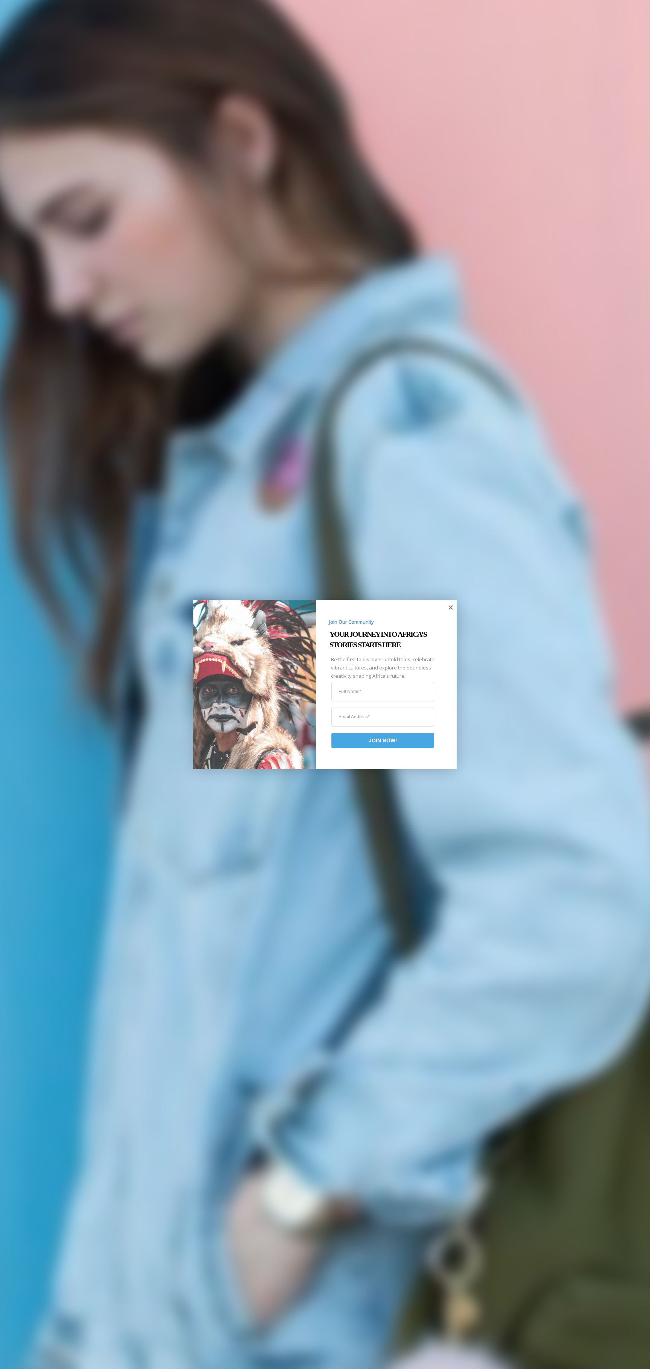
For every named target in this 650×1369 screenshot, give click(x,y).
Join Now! (383, 740)
